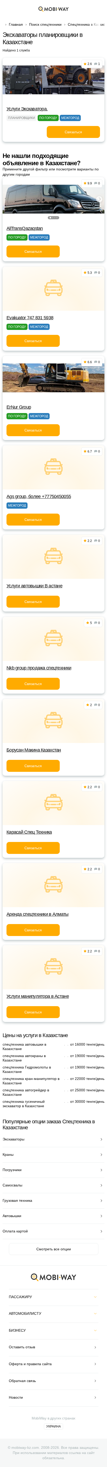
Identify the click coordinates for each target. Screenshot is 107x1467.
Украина (53, 1426)
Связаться (73, 132)
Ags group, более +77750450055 (38, 496)
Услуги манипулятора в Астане (37, 996)
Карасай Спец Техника (29, 832)
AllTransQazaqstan (24, 228)
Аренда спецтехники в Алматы (37, 914)
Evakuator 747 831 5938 (29, 317)
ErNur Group (18, 407)
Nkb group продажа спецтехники (38, 668)
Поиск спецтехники (45, 24)
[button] (50, 217)
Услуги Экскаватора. (27, 108)
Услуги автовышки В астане (34, 585)
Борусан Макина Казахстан (33, 750)
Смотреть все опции (53, 1249)
